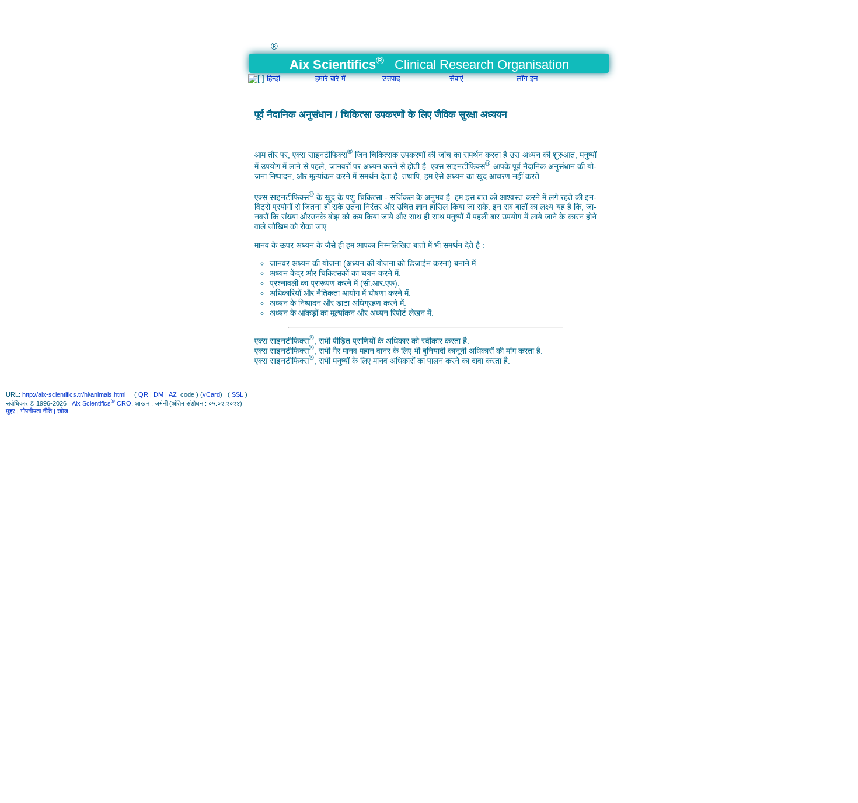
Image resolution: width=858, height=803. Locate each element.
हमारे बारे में (330, 78)
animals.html (108, 394)
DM (158, 394)
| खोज (61, 410)
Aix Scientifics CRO (101, 403)
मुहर (11, 410)
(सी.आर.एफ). (380, 283)
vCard (211, 394)
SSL (237, 394)
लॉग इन (527, 78)
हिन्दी (273, 78)
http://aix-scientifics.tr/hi (55, 394)
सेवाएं (456, 78)
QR (143, 394)
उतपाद (391, 78)
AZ (173, 394)
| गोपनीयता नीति (35, 410)
